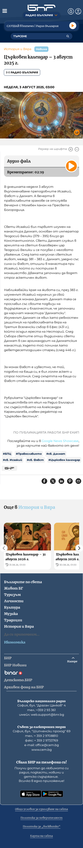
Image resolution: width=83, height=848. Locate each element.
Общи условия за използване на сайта (41, 809)
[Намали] (77, 149)
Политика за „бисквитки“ (41, 826)
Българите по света (23, 582)
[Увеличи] (70, 149)
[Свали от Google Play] (52, 794)
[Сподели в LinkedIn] (61, 481)
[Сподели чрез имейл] (78, 481)
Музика (11, 613)
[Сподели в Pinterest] (70, 481)
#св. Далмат (55, 453)
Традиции (13, 620)
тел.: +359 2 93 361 (41, 710)
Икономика (14, 642)
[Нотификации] (71, 11)
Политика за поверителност (41, 817)
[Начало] (41, 8)
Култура (12, 607)
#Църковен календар (64, 460)
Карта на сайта (41, 836)
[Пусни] (72, 25)
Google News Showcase (60, 441)
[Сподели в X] (53, 481)
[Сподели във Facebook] (44, 481)
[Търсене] (68, 36)
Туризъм (12, 594)
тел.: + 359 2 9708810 (41, 736)
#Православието (29, 453)
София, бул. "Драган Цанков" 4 (41, 705)
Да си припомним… (22, 634)
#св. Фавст (35, 460)
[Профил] (78, 11)
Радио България (24, 72)
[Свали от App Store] (31, 794)
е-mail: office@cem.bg (41, 745)
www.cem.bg (41, 750)
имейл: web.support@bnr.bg (41, 714)
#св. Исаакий (12, 460)
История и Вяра (17, 49)
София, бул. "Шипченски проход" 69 (41, 731)
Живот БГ (13, 588)
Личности (14, 601)
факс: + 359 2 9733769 (41, 740)
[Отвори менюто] (4, 10)
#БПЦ (7, 453)
